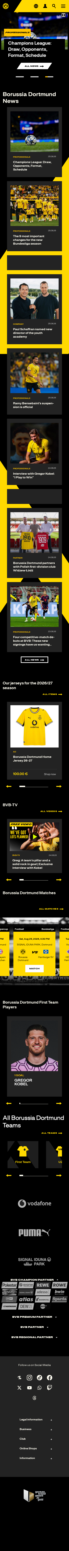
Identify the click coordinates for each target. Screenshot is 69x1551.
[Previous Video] (7, 879)
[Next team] (60, 1175)
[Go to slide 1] (20, 76)
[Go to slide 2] (34, 76)
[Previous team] (7, 1175)
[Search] (54, 6)
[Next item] (60, 786)
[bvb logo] (6, 6)
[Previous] (7, 1103)
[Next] (60, 1103)
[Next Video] (60, 879)
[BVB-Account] (45, 6)
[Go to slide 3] (49, 76)
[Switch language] (36, 6)
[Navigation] (63, 6)
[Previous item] (7, 786)
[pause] (63, 15)
